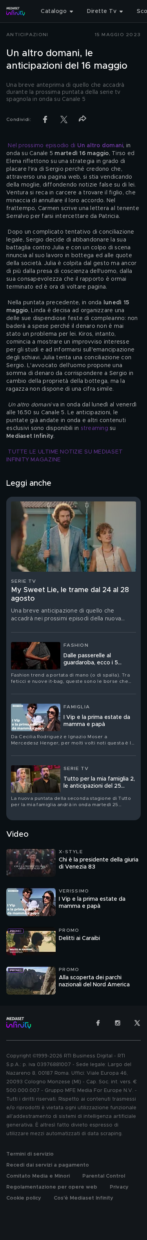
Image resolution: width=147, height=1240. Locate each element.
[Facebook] (98, 1022)
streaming (94, 428)
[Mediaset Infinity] (15, 11)
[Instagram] (117, 1022)
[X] (137, 1022)
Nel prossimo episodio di (65, 145)
